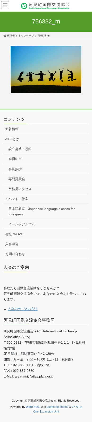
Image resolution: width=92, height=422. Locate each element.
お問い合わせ (15, 254)
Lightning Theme (57, 407)
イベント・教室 (16, 199)
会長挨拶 (15, 169)
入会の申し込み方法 (23, 309)
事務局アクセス (20, 189)
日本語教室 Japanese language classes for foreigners (41, 211)
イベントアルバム (21, 224)
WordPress (33, 407)
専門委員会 (16, 179)
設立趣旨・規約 (20, 149)
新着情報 (11, 129)
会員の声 (15, 159)
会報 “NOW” (14, 234)
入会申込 (11, 244)
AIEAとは (12, 139)
